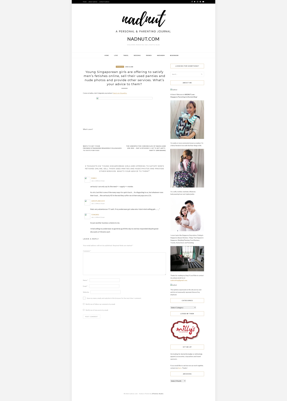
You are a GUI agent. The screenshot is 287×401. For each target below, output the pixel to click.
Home (85, 1)
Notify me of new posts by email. (97, 310)
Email (85, 286)
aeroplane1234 (98, 201)
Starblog (120, 66)
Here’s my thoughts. (120, 93)
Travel (125, 55)
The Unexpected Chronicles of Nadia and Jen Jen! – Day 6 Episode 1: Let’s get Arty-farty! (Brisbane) (146, 148)
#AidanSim (161, 55)
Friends (149, 55)
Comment (87, 251)
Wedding (137, 55)
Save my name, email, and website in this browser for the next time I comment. (114, 298)
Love (116, 55)
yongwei (95, 215)
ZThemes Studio (157, 393)
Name (85, 280)
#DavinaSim (174, 55)
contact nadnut (104, 1)
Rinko (94, 178)
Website (86, 292)
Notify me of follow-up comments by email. (100, 304)
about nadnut (93, 1)
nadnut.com (143, 39)
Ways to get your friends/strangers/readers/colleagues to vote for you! (102, 148)
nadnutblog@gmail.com (178, 280)
